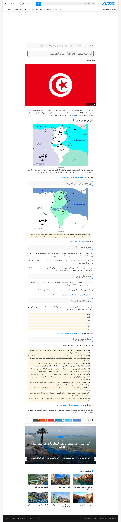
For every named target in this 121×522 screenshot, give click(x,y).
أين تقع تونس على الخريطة (78, 241)
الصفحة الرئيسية (24, 4)
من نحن (39, 518)
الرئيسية (88, 45)
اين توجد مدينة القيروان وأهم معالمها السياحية (70, 405)
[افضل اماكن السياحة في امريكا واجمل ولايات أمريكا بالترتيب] (60, 497)
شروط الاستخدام (20, 518)
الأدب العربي (26, 9)
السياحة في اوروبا (71, 45)
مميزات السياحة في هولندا (85, 504)
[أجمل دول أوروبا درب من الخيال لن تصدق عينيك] (38, 497)
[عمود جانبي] (5, 4)
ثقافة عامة (42, 9)
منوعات (10, 9)
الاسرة (60, 9)
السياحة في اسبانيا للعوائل (40, 487)
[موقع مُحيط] (108, 4)
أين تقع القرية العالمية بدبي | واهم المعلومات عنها (71, 177)
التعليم (55, 9)
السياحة (49, 9)
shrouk (93, 60)
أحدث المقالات (13, 4)
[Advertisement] (60, 26)
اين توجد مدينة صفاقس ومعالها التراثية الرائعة (70, 333)
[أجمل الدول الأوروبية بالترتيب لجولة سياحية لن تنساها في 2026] (83, 479)
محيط (73, 115)
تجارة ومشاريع (17, 9)
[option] (60, 445)
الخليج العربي (34, 9)
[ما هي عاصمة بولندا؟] (60, 479)
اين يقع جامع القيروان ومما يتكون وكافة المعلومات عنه (68, 294)
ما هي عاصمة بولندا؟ (64, 487)
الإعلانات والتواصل (10, 518)
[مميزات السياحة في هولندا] (83, 497)
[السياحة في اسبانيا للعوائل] (38, 479)
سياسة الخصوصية (30, 518)
